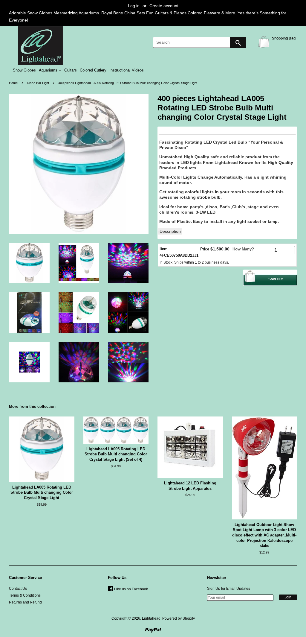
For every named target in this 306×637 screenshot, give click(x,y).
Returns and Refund (25, 602)
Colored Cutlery (93, 70)
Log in (134, 5)
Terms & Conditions (25, 595)
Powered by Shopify (178, 618)
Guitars (70, 70)
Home (13, 83)
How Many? (243, 249)
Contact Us (18, 588)
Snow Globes (24, 70)
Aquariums (49, 70)
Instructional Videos (126, 70)
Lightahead (151, 618)
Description (170, 231)
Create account (163, 5)
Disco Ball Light (38, 83)
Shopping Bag (264, 41)
